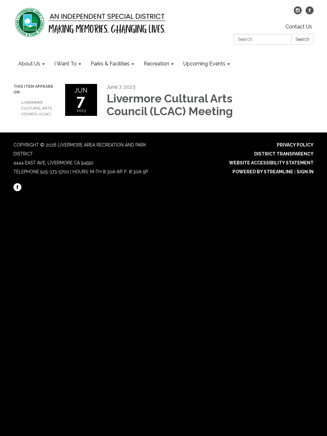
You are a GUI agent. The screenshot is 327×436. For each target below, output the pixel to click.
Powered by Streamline (262, 171)
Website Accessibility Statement (271, 162)
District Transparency (284, 153)
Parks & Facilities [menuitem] (110, 64)
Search (302, 39)
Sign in (305, 171)
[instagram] (298, 13)
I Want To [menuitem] (65, 64)
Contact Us (298, 27)
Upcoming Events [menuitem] (204, 64)
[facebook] (310, 13)
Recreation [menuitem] (156, 64)
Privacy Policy (295, 144)
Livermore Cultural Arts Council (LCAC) (36, 108)
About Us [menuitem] (29, 64)
